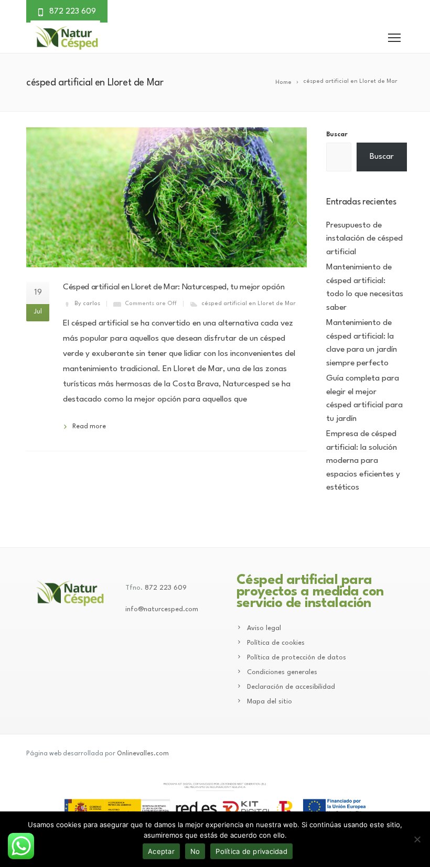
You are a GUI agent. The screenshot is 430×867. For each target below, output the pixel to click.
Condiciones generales (282, 672)
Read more (89, 427)
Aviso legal (264, 628)
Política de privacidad (251, 851)
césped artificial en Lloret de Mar (248, 304)
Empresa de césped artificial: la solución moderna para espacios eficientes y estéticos (363, 461)
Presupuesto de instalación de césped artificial (364, 238)
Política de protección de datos (296, 657)
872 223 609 (166, 587)
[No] (417, 839)
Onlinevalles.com (143, 754)
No (195, 851)
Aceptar (161, 851)
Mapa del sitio (269, 701)
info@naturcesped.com (161, 609)
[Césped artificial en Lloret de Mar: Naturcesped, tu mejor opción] (166, 197)
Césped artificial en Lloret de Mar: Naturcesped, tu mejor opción (173, 287)
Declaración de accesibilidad (291, 687)
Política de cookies (276, 643)
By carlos (87, 304)
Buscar (337, 135)
